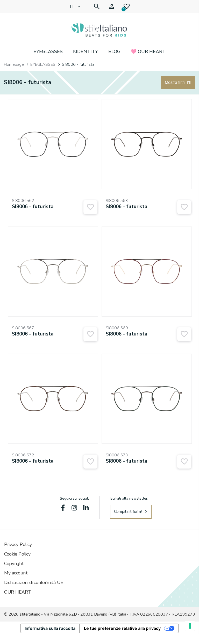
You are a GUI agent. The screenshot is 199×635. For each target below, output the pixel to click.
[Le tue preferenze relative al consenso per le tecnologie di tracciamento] (190, 626)
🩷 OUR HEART (148, 51)
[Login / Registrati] (111, 6)
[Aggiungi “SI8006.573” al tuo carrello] (184, 462)
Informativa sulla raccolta (50, 628)
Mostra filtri (175, 82)
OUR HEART (17, 592)
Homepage (14, 64)
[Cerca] (96, 6)
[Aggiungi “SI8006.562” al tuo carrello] (90, 207)
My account (15, 573)
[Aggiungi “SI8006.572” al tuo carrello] (90, 462)
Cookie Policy (17, 554)
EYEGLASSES (48, 51)
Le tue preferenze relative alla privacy (122, 628)
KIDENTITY (85, 51)
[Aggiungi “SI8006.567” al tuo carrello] (90, 334)
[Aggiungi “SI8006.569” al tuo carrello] (184, 334)
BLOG (114, 51)
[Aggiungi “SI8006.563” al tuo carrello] (184, 207)
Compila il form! (128, 511)
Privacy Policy (18, 544)
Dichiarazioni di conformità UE (33, 582)
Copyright (14, 563)
